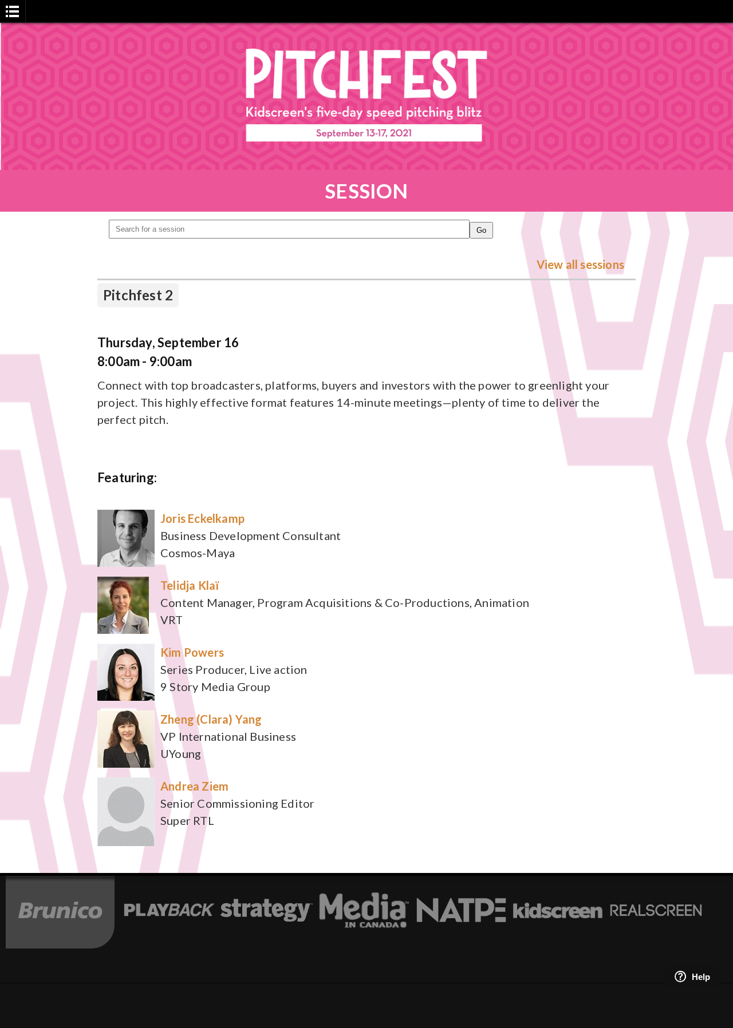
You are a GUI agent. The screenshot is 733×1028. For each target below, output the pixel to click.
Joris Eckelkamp (202, 518)
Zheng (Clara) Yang (211, 719)
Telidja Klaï (189, 585)
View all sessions (580, 264)
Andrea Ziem (194, 786)
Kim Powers (192, 652)
